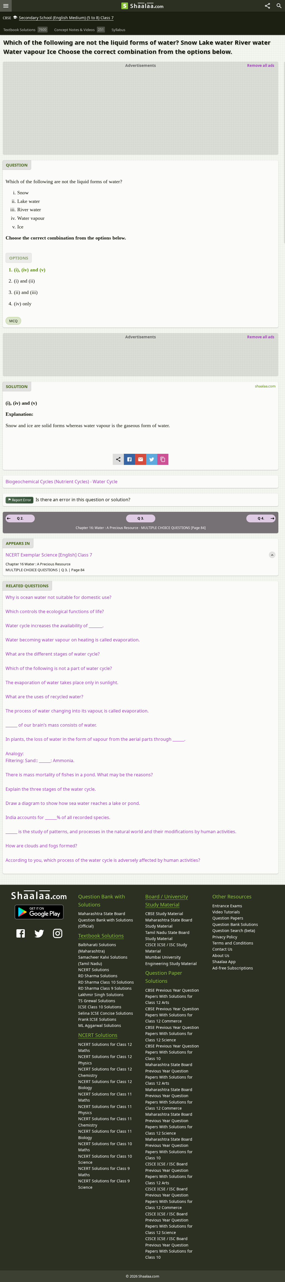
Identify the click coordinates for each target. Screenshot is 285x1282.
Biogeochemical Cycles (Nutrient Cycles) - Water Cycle (61, 481)
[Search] (279, 6)
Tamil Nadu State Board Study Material (167, 935)
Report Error (21, 500)
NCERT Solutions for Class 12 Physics (105, 1059)
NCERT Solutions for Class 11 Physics (105, 1109)
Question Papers (227, 918)
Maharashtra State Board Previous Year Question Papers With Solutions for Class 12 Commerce (169, 1099)
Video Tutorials (226, 912)
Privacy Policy (224, 937)
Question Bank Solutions (235, 924)
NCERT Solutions (93, 969)
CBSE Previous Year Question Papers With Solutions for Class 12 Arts (172, 996)
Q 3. (140, 518)
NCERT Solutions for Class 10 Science (105, 1159)
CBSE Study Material (164, 913)
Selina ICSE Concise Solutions (105, 1013)
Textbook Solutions (101, 935)
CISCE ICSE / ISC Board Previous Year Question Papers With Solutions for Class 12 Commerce (169, 1198)
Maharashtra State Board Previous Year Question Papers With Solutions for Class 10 (169, 1148)
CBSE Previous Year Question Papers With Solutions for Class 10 (172, 1052)
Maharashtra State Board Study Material (168, 923)
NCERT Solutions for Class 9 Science (104, 1184)
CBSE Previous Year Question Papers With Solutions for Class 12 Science (172, 1033)
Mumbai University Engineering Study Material (171, 960)
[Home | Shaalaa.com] (124, 5)
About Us (220, 955)
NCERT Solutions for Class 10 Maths (105, 1146)
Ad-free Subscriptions (232, 968)
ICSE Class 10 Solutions (99, 1006)
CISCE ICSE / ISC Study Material (166, 947)
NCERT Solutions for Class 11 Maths (105, 1097)
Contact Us (222, 949)
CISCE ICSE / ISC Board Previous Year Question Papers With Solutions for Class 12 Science (169, 1223)
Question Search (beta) (233, 930)
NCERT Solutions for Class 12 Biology (105, 1084)
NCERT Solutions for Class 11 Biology (105, 1134)
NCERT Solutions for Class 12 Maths (105, 1047)
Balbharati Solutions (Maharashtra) (97, 947)
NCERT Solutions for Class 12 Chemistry (105, 1072)
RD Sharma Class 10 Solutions (106, 982)
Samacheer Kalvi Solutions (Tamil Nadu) (102, 960)
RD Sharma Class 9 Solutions (105, 988)
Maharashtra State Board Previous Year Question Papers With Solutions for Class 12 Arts (169, 1074)
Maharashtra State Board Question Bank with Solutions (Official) (105, 920)
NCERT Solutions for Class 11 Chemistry (105, 1121)
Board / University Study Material (166, 900)
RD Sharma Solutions (97, 975)
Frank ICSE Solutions (97, 1019)
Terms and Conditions (232, 943)
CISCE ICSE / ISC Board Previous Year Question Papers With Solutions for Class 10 (169, 1248)
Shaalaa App (224, 961)
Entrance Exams (227, 905)
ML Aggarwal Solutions (99, 1025)
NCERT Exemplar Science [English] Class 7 (49, 555)
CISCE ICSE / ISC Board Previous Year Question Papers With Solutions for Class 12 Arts (169, 1173)
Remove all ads (260, 65)
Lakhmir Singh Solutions (101, 994)
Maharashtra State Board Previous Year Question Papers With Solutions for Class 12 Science (169, 1123)
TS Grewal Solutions (96, 1000)
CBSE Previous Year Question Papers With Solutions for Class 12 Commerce (172, 1015)
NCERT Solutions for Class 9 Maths (104, 1171)
